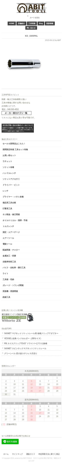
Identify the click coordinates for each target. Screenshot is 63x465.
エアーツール (8, 238)
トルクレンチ (8, 226)
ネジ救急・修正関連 (11, 214)
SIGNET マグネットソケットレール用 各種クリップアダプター (31, 333)
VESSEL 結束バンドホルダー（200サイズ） (23, 338)
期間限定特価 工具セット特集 (15, 149)
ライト (5, 273)
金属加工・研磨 (9, 256)
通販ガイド (30, 454)
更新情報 (49, 23)
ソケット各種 (8, 167)
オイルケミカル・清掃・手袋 (15, 220)
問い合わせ (31, 28)
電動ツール (7, 244)
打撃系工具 (7, 208)
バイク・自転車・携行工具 (14, 267)
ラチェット (7, 161)
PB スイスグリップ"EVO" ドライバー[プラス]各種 (25, 343)
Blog (41, 23)
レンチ (5, 191)
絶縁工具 (6, 297)
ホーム (6, 454)
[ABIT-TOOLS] (31, 12)
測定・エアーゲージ (11, 232)
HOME (11, 23)
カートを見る (34, 16)
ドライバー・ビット (11, 185)
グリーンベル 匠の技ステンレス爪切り (20, 353)
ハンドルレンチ (9, 173)
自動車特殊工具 (9, 262)
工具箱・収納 (8, 279)
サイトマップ (17, 454)
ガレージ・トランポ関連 (13, 285)
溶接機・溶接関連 (10, 291)
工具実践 (31, 23)
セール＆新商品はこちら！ (14, 143)
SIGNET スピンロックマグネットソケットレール (25, 348)
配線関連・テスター (11, 250)
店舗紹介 (21, 23)
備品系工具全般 (9, 203)
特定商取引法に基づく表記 (49, 454)
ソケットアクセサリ (11, 179)
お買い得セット (9, 155)
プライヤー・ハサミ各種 (13, 197)
